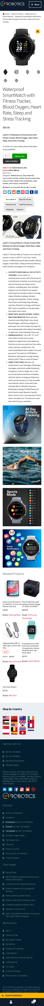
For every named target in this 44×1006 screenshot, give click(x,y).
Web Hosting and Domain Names (19, 958)
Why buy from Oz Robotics (16, 853)
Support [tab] (20, 209)
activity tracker (12, 178)
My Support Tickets (13, 940)
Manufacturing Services (15, 761)
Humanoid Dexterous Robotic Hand (20, 905)
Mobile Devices (30, 14)
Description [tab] (11, 199)
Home (7, 14)
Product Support (12, 858)
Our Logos (10, 967)
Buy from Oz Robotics (19, 822)
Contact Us (10, 817)
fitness (11, 181)
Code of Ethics (11, 953)
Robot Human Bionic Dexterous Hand (20, 900)
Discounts (10, 844)
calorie (21, 178)
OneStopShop (14, 615)
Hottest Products (17, 14)
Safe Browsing (11, 962)
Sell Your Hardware (13, 752)
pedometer (28, 181)
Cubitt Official (13, 170)
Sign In (8, 931)
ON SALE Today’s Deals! (15, 835)
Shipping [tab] (9, 209)
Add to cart (19, 156)
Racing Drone (11, 872)
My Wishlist (10, 944)
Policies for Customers (15, 949)
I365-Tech (12, 695)
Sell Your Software (13, 756)
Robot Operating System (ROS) (18, 896)
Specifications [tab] (25, 199)
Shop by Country (12, 849)
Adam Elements (15, 661)
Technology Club (12, 840)
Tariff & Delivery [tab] (26, 204)
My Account (11, 1002)
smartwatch (23, 183)
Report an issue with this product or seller (20, 187)
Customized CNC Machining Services (21, 884)
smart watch (13, 183)
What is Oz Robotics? (14, 813)
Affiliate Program (12, 765)
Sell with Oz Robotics (19, 831)
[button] (38, 31)
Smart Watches (8, 16)
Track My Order (12, 935)
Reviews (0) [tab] (11, 204)
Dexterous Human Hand (15, 909)
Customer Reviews (13, 971)
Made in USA (19, 181)
